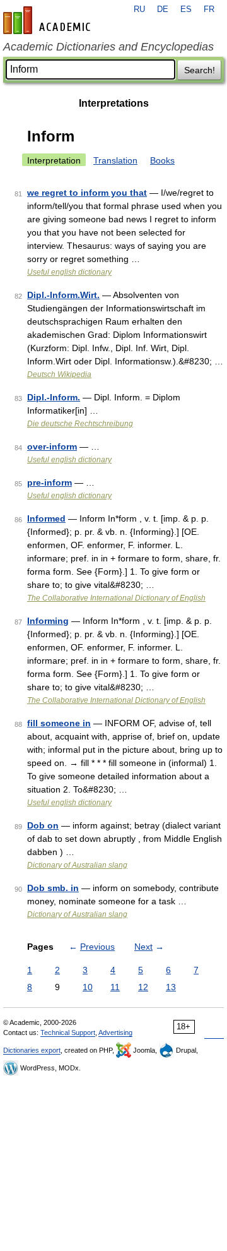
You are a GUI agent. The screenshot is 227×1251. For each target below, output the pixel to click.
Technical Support (67, 1032)
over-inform (52, 446)
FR (209, 9)
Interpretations (114, 103)
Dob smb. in (53, 888)
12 (143, 987)
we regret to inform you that (87, 193)
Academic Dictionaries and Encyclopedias (108, 46)
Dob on (43, 825)
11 (115, 987)
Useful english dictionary (69, 272)
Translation (115, 160)
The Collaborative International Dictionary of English (116, 598)
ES (186, 9)
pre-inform (49, 482)
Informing (48, 621)
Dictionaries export (32, 1050)
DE (162, 9)
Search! (199, 70)
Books (162, 160)
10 (88, 987)
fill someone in (59, 723)
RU (139, 9)
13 (171, 987)
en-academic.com (48, 20)
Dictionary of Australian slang (77, 865)
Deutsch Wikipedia (59, 374)
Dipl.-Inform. (53, 397)
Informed (46, 518)
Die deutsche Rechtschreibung (80, 423)
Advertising (115, 1032)
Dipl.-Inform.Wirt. (63, 295)
